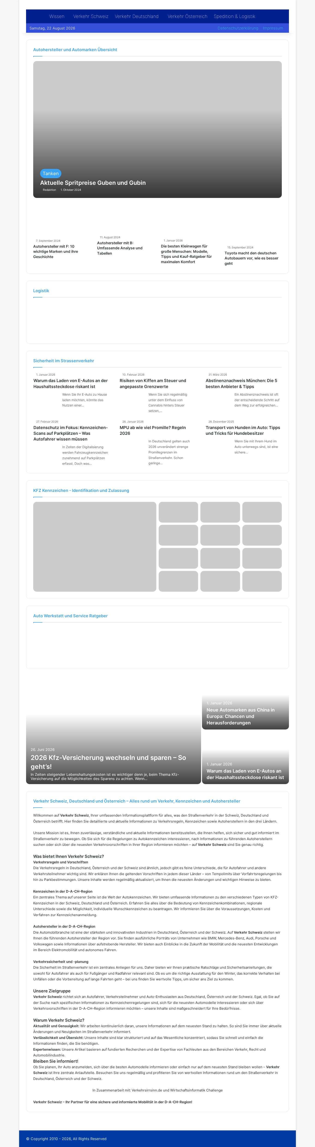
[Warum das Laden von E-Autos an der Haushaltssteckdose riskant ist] (46, 400)
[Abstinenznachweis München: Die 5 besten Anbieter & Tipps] (218, 400)
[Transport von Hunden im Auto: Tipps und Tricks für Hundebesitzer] (218, 446)
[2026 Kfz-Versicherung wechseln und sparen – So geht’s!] (113, 730)
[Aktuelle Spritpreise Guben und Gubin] (157, 129)
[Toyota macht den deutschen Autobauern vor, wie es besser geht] (253, 224)
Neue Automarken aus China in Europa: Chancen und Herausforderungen (241, 716)
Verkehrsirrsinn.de (147, 1090)
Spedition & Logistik (234, 16)
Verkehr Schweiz (90, 16)
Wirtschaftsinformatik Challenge (196, 1090)
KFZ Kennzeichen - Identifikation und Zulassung (81, 490)
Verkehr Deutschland (137, 16)
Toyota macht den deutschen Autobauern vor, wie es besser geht (251, 258)
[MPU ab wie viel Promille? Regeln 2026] (132, 446)
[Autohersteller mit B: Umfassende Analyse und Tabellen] (125, 219)
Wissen (56, 16)
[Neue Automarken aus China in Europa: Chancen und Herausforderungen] (245, 702)
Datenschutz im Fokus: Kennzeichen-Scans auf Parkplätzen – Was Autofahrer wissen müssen (70, 433)
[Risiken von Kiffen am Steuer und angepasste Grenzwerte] (132, 400)
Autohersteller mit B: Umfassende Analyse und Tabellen (120, 248)
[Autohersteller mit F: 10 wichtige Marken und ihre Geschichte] (61, 221)
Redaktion (49, 189)
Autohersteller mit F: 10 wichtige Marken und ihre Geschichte (55, 251)
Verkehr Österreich (187, 16)
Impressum (273, 28)
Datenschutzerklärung (238, 28)
